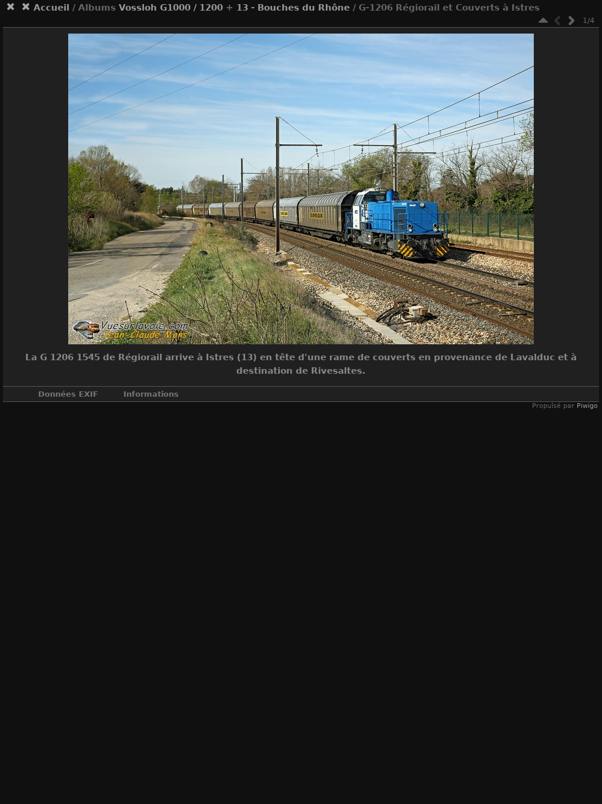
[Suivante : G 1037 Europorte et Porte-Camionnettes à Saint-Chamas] (571, 20)
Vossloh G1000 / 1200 (171, 7)
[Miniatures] (543, 20)
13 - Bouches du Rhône (293, 7)
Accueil (51, 7)
